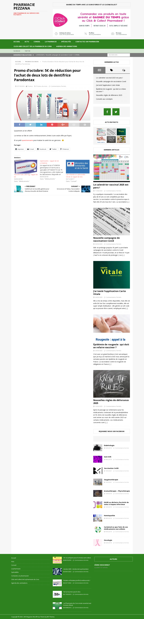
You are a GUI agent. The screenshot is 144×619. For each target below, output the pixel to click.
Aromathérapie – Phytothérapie (117, 491)
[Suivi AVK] (97, 459)
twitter (27, 51)
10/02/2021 (109, 482)
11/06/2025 (98, 191)
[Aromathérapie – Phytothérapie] (97, 493)
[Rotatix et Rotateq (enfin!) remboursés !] (57, 582)
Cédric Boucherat (102, 565)
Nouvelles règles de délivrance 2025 (109, 95)
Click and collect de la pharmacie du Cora (33, 46)
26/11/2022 (68, 583)
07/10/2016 (20, 86)
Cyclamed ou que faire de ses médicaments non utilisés (116, 528)
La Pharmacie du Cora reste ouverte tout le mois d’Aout (77, 604)
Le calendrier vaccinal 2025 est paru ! (109, 78)
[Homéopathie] (97, 518)
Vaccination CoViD (111, 468)
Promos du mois (41, 86)
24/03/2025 (98, 297)
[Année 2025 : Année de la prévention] (57, 571)
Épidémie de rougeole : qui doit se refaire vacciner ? (111, 346)
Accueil (17, 42)
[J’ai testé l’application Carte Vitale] (121, 132)
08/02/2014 (109, 459)
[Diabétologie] (97, 447)
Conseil (37, 42)
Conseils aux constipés (104, 99)
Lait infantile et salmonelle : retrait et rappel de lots (76, 175)
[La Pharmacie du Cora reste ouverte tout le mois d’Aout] (57, 605)
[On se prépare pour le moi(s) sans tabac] (57, 560)
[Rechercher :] (118, 55)
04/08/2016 (68, 607)
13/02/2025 (98, 406)
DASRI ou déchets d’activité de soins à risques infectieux (116, 503)
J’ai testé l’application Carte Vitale (108, 85)
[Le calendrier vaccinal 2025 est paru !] (101, 132)
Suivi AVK (107, 457)
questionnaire (27, 140)
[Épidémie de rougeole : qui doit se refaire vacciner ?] (101, 139)
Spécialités (66, 42)
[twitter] (115, 111)
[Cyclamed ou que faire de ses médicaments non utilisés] (97, 529)
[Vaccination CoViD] (97, 470)
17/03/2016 (68, 594)
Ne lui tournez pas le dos (71, 592)
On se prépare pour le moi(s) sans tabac (77, 558)
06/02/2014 (109, 448)
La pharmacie (51, 42)
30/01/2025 (68, 571)
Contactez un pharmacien (87, 42)
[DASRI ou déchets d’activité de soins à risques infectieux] (97, 504)
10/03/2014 (109, 507)
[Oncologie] (97, 542)
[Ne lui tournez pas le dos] (57, 594)
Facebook (17, 51)
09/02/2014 (109, 531)
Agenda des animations (66, 46)
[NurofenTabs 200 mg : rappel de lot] (26, 166)
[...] (128, 202)
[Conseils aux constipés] (121, 139)
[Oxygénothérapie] (97, 482)
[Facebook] (107, 111)
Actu (27, 42)
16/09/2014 (109, 493)
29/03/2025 (98, 244)
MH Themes (50, 617)
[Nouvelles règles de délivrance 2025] (111, 139)
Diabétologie (109, 445)
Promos (30, 86)
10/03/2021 (109, 471)
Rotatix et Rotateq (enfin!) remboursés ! (76, 580)
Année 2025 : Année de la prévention (76, 569)
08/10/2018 (68, 560)
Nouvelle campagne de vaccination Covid (111, 81)
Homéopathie (109, 515)
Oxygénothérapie (111, 480)
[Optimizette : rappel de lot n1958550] (53, 170)
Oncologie (108, 540)
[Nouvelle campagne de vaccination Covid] (111, 132)
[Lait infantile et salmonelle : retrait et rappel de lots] (78, 166)
